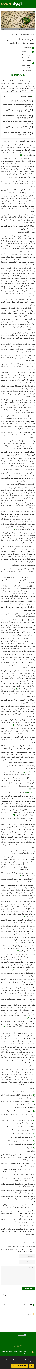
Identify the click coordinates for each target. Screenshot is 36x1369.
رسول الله (26, 55)
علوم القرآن (15, 34)
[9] (16, 942)
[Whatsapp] (14, 1345)
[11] (13, 970)
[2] (14, 529)
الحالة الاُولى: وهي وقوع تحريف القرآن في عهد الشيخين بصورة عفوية (18, 111)
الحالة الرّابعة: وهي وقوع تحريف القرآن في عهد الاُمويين (18, 128)
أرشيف (4, 1295)
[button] (24, 75)
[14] (4, 1026)
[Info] (10, 4)
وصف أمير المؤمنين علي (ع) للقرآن (21, 101)
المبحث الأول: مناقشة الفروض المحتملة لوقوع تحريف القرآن (18, 105)
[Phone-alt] (5, 4)
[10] (18, 951)
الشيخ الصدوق (26, 65)
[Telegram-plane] (21, 1345)
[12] (20, 995)
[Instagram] (17, 1345)
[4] (13, 725)
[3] (17, 688)
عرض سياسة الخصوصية (19, 1365)
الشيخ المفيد (26, 67)
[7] (21, 875)
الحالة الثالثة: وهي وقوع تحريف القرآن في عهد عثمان (18, 122)
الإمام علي (27, 57)
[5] (30, 789)
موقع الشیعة (30, 34)
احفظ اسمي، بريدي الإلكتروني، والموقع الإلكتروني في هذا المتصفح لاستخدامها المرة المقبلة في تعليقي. (16, 1250)
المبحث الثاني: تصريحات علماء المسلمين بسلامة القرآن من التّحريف (18, 134)
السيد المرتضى (26, 62)
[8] (25, 916)
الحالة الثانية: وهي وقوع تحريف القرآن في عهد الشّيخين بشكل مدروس (18, 117)
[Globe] (2, 4)
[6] (14, 815)
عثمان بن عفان (26, 70)
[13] (28, 1018)
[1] (21, 155)
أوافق (31, 1365)
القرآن (23, 34)
